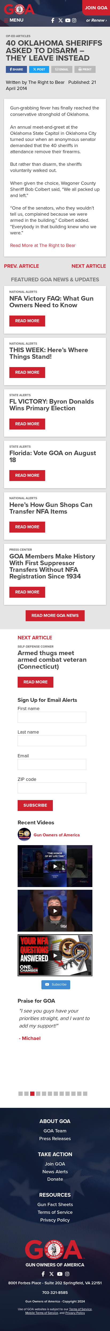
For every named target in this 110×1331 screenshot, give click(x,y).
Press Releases (55, 1138)
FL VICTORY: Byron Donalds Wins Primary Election (51, 405)
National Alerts (23, 292)
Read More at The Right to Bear (43, 245)
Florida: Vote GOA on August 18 (52, 456)
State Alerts (20, 395)
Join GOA (96, 8)
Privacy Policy (55, 1220)
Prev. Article (21, 266)
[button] (20, 1094)
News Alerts (55, 1172)
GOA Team (55, 1131)
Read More (27, 321)
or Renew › (96, 20)
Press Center (20, 550)
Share (17, 69)
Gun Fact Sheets (55, 1204)
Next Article (89, 266)
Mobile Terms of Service (41, 1313)
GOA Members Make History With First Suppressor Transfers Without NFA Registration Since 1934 (52, 566)
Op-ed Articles (18, 36)
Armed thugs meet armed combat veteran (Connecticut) (52, 659)
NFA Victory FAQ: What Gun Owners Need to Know (51, 302)
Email (63, 69)
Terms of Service (55, 1212)
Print (87, 69)
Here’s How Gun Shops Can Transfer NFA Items (51, 508)
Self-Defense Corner (36, 646)
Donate (55, 1179)
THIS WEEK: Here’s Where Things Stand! (48, 353)
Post (40, 69)
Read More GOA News (55, 615)
